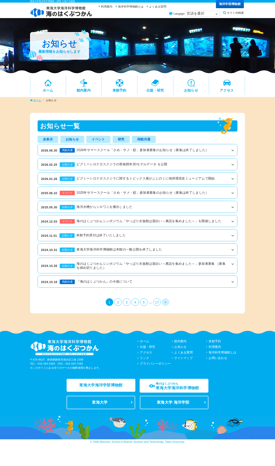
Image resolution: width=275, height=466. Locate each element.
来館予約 (215, 341)
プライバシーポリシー (155, 363)
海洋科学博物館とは (222, 352)
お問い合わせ (218, 358)
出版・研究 (147, 346)
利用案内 (215, 346)
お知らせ (180, 346)
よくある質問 (183, 352)
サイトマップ (183, 358)
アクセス (146, 352)
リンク (144, 358)
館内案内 (180, 341)
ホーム (37, 100)
